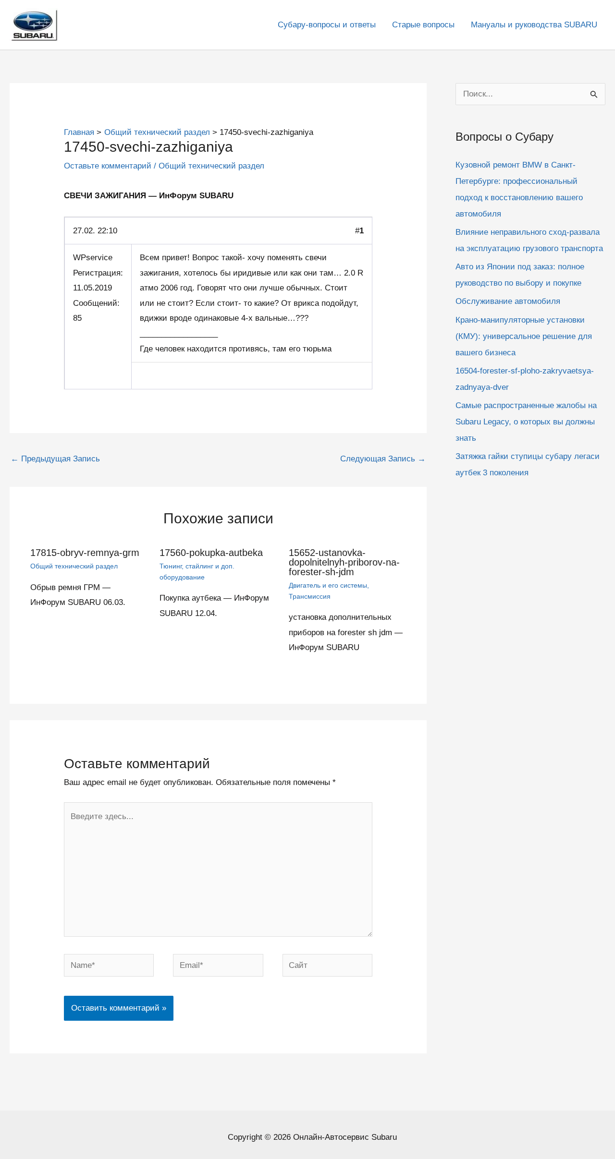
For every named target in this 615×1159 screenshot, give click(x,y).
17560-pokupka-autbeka (211, 552)
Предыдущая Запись (55, 458)
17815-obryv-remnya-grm (84, 552)
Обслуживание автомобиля (507, 301)
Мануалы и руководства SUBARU (534, 24)
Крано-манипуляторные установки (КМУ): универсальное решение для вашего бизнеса (523, 336)
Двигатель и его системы (328, 585)
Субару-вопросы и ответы (327, 24)
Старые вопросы (423, 24)
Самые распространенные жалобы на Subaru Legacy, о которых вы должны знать (526, 422)
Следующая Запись (383, 458)
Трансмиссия (310, 596)
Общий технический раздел (211, 165)
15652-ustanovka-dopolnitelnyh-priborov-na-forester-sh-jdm (344, 562)
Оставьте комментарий (107, 165)
